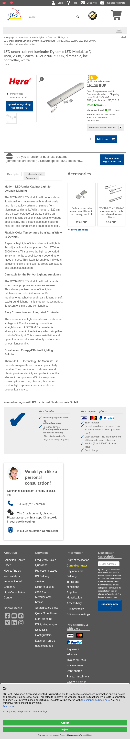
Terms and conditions (73, 584)
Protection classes (46, 570)
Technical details (34, 174)
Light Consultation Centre (15, 595)
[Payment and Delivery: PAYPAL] (75, 642)
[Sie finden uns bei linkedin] (13, 622)
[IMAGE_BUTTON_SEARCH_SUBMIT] (76, 16)
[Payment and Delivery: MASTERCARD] (80, 635)
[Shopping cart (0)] (110, 16)
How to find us (12, 570)
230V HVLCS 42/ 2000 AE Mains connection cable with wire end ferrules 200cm (111, 213)
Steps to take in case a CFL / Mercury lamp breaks (44, 594)
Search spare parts (46, 607)
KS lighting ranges (46, 624)
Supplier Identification (74, 595)
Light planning (43, 618)
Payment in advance (73, 652)
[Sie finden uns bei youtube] (13, 615)
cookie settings (26, 521)
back (124, 37)
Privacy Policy (75, 608)
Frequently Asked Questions (45, 563)
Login (60, 3)
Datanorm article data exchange (45, 643)
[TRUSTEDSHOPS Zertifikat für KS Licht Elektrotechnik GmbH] (92, 15)
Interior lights (38, 37)
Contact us (92, 3)
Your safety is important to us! (13, 579)
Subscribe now (110, 604)
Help (75, 3)
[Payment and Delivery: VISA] (70, 635)
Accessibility (74, 603)
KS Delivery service (42, 579)
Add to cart (103, 139)
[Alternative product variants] (120, 127)
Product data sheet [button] (100, 81)
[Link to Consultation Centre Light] (12, 530)
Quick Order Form (46, 613)
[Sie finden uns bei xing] (6, 622)
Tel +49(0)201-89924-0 (31, 504)
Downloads (31, 178)
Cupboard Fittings (56, 37)
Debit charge (74, 670)
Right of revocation (78, 560)
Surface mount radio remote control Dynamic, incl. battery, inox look (82, 211)
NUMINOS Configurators (43, 633)
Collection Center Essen (14, 563)
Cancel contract (77, 565)
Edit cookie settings (78, 614)
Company (9, 586)
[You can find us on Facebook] (6, 615)
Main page (9, 37)
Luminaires (22, 37)
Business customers (115, 3)
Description (13, 174)
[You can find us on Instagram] (19, 622)
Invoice (76, 663)
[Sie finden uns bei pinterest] (19, 615)
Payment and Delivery (75, 574)
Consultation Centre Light (41, 530)
